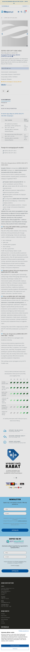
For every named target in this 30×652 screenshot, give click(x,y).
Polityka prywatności (24, 631)
